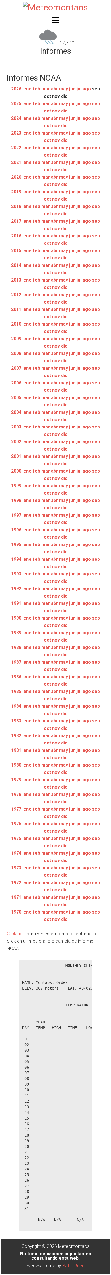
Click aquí (16, 933)
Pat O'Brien (73, 1265)
